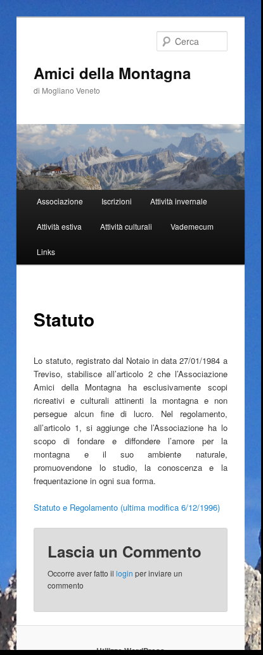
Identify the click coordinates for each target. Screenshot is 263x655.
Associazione (60, 201)
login (124, 573)
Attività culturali (126, 226)
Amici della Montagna (112, 73)
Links (46, 251)
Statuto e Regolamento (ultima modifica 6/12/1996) (127, 507)
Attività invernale (178, 201)
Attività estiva (59, 226)
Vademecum (192, 226)
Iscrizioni (116, 201)
